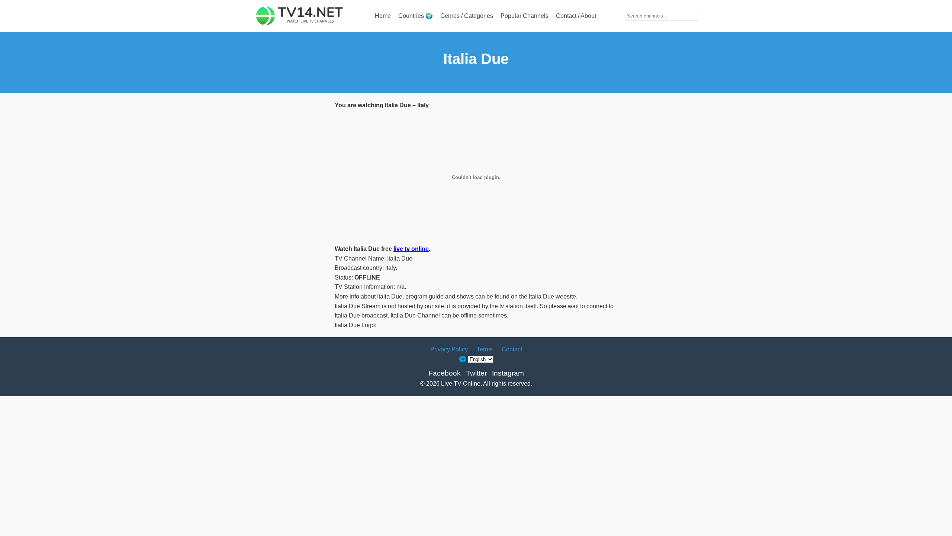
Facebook (444, 373)
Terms (485, 349)
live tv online (411, 249)
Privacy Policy (449, 349)
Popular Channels (525, 16)
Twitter (476, 373)
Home (383, 16)
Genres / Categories (466, 16)
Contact (512, 349)
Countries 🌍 (415, 16)
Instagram (508, 373)
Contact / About (576, 16)
